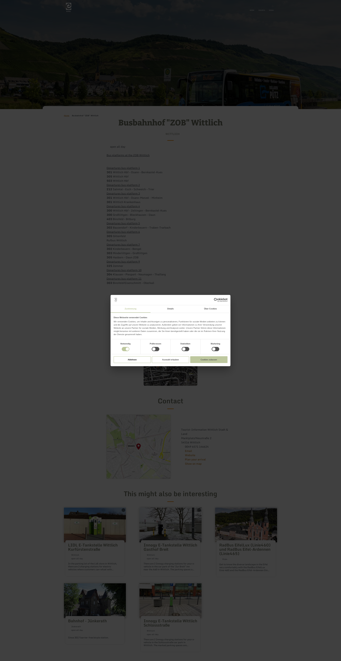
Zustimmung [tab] (131, 309)
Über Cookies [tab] (210, 309)
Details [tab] (170, 309)
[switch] (155, 349)
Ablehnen (132, 360)
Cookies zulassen (209, 360)
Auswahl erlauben (170, 360)
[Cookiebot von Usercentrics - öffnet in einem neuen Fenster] (216, 300)
